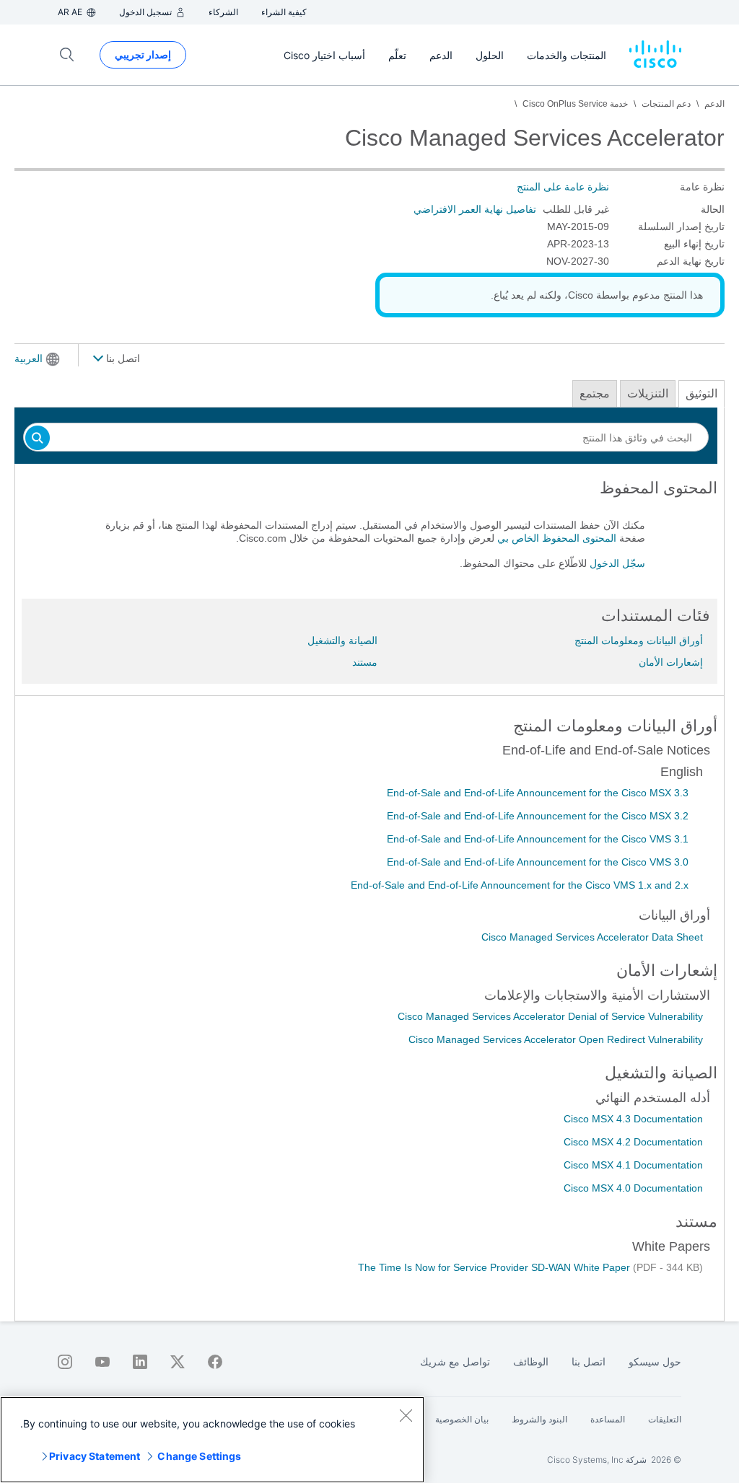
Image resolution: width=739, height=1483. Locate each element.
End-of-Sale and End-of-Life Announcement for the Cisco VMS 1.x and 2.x (519, 885)
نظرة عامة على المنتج (563, 187)
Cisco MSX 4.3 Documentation (633, 1119)
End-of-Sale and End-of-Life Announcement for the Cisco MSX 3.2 (537, 816)
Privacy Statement (94, 1456)
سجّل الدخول (617, 563)
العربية (28, 358)
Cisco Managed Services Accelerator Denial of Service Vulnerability (550, 1016)
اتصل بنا (121, 358)
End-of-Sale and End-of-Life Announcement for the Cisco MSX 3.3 (537, 792)
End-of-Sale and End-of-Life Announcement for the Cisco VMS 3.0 (537, 862)
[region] (212, 1439)
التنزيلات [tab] (647, 393)
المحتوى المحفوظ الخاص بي (556, 538)
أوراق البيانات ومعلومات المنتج (638, 640)
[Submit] (37, 439)
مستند (364, 662)
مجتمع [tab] (595, 393)
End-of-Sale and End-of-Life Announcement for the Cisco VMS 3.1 (537, 839)
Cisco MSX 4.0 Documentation (633, 1188)
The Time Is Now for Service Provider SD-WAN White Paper (495, 1267)
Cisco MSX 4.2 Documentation (633, 1142)
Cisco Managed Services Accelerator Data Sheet (592, 937)
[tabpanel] (369, 531)
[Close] (405, 1415)
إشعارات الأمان (671, 662)
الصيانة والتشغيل (342, 640)
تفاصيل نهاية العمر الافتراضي (475, 209)
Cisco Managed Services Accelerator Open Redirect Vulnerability (555, 1039)
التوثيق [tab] (701, 393)
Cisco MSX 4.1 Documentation (633, 1165)
